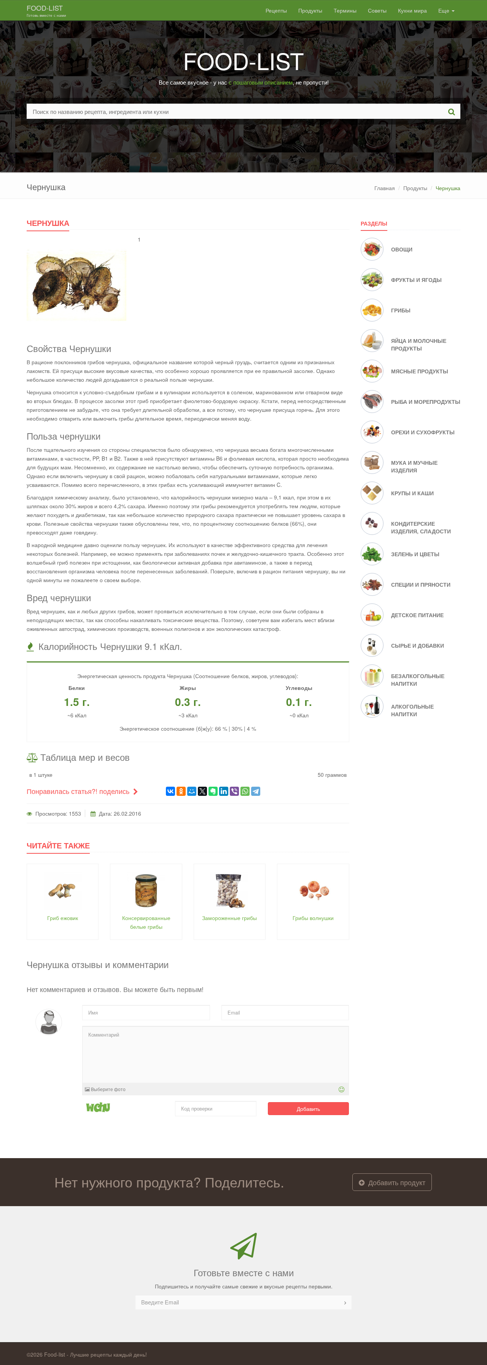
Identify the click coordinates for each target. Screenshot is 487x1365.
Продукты (310, 10)
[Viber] (234, 791)
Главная (384, 188)
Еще (444, 10)
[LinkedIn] (223, 791)
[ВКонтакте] (170, 791)
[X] (202, 791)
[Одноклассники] (181, 791)
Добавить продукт (395, 1182)
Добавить (308, 1108)
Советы (377, 10)
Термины (345, 10)
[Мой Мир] (191, 791)
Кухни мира (412, 10)
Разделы (374, 223)
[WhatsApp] (245, 791)
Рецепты (276, 10)
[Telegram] (255, 791)
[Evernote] (213, 791)
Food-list (46, 10)
